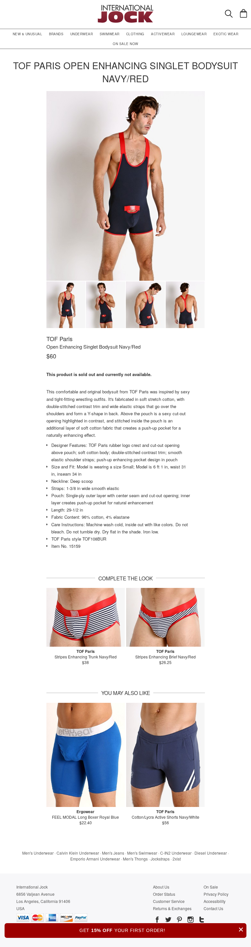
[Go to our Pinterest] (178, 920)
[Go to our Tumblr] (201, 920)
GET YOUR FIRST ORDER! (161, 929)
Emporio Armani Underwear (95, 858)
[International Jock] (125, 6)
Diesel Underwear (210, 853)
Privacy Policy (216, 894)
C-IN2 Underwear (176, 853)
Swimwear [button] (110, 34)
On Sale (211, 887)
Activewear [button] (163, 34)
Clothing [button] (135, 34)
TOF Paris (59, 338)
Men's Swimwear (142, 853)
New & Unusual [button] (27, 34)
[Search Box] (229, 14)
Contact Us (213, 908)
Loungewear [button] (194, 34)
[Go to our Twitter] (167, 920)
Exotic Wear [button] (225, 34)
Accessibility (215, 901)
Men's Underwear (38, 853)
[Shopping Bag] (243, 13)
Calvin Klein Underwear (78, 853)
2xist (177, 858)
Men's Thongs (135, 858)
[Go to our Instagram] (189, 920)
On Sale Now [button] (125, 43)
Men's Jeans (113, 853)
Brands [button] (56, 34)
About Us (161, 887)
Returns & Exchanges (172, 908)
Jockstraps (160, 858)
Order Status (164, 894)
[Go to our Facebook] (157, 920)
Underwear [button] (81, 34)
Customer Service (169, 901)
